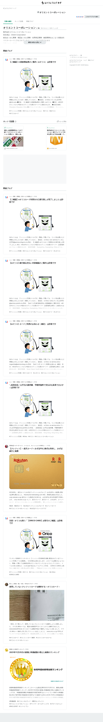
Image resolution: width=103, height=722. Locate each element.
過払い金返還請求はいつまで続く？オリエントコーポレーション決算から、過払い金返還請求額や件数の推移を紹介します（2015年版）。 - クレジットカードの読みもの (13, 132)
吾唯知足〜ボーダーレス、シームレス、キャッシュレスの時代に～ (27, 445)
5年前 (26, 649)
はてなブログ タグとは (76, 60)
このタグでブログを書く (92, 16)
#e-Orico (52, 572)
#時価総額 (12, 701)
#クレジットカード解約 (27, 637)
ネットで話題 (19, 21)
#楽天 (11, 506)
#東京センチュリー (38, 701)
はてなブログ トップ (10, 8)
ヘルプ (85, 60)
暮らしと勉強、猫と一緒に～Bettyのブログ (21, 583)
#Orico (25, 436)
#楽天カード (18, 506)
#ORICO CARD (14, 574)
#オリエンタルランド (24, 701)
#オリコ (45, 111)
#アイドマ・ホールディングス (39, 704)
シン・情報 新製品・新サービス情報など (20, 59)
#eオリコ (52, 111)
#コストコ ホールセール (44, 637)
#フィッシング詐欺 (15, 111)
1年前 (35, 59)
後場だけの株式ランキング (16, 649)
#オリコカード (14, 113)
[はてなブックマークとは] (15, 121)
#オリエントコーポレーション (32, 111)
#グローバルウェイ (56, 704)
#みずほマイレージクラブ (38, 508)
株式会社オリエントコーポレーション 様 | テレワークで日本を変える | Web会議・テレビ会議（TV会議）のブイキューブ (56, 132)
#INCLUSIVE (13, 706)
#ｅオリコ (57, 251)
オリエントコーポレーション (20, 32)
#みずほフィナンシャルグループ (33, 506)
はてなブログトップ (75, 62)
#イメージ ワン (24, 706)
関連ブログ (29, 21)
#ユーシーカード (50, 506)
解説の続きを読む (34, 42)
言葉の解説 (7, 21)
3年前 (35, 517)
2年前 (35, 260)
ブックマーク (8, 128)
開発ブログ (91, 60)
